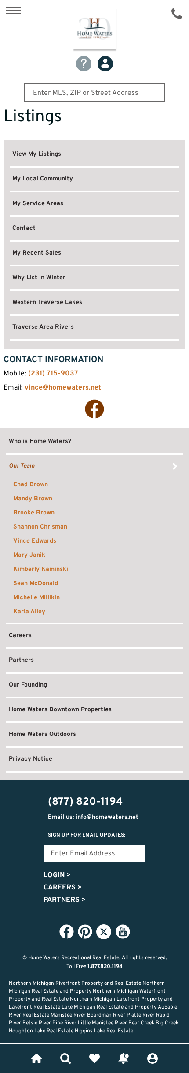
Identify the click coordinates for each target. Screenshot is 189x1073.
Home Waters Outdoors (42, 734)
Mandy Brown (32, 499)
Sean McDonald (35, 583)
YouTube (122, 931)
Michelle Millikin (36, 597)
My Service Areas (37, 203)
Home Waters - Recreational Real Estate (95, 30)
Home (36, 1058)
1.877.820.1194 (105, 966)
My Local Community (42, 179)
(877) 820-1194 (176, 13)
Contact (24, 228)
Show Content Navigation (13, 10)
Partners (21, 660)
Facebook (94, 409)
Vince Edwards (34, 541)
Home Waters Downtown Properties (60, 709)
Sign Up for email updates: (86, 835)
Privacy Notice (30, 759)
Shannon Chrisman (40, 527)
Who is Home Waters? (40, 441)
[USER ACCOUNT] (105, 63)
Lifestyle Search (65, 1058)
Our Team (22, 466)
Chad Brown (30, 484)
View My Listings (36, 154)
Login (57, 875)
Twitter (103, 931)
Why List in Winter (38, 277)
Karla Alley (29, 611)
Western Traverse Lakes (47, 302)
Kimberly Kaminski (40, 569)
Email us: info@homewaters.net (93, 817)
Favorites (94, 1058)
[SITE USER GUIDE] (83, 63)
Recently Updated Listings (123, 1058)
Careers (20, 635)
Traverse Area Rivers (43, 327)
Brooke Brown (34, 513)
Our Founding (28, 685)
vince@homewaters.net (63, 387)
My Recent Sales (36, 253)
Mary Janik (29, 555)
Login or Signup (152, 1058)
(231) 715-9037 (53, 373)
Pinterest (85, 931)
